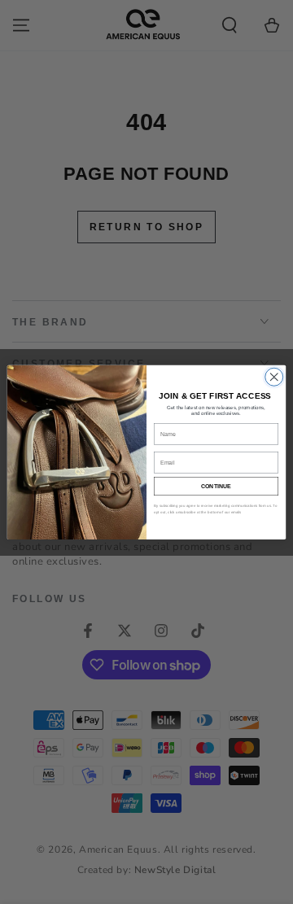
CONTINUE (216, 485)
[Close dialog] (274, 377)
